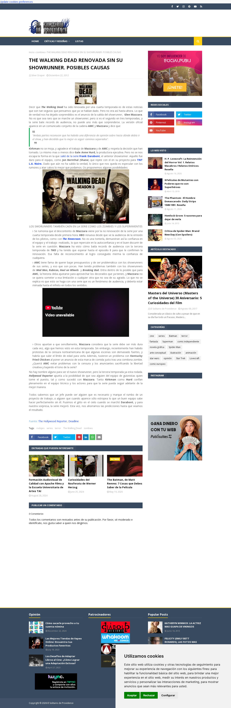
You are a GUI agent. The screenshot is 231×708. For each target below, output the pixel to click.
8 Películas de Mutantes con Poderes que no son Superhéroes (181, 183)
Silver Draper (38, 75)
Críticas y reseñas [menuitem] (55, 41)
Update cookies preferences (16, 1)
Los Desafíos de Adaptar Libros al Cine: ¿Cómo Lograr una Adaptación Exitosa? (62, 660)
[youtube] (195, 6)
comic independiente (188, 341)
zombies (40, 52)
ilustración (175, 352)
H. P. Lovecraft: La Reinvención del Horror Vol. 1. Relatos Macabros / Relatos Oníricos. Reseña (183, 164)
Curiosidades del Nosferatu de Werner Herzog (82, 483)
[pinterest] (189, 6)
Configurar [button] (168, 695)
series (50, 428)
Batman (173, 335)
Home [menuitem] (35, 41)
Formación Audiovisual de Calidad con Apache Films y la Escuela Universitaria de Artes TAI (46, 485)
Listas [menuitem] (79, 41)
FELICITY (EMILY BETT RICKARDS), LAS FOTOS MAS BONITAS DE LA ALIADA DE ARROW (181, 644)
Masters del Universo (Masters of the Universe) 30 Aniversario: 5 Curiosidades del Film (175, 298)
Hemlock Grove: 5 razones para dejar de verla (183, 217)
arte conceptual (158, 352)
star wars (154, 358)
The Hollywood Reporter (52, 421)
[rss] (200, 6)
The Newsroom (71, 239)
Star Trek (180, 358)
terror (58, 428)
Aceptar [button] (132, 695)
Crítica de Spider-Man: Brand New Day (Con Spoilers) (182, 232)
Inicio (31, 52)
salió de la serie (80, 156)
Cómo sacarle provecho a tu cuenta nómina (62, 625)
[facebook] (172, 6)
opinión (168, 358)
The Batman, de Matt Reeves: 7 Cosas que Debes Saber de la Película (124, 483)
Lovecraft (194, 358)
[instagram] (184, 6)
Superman (167, 341)
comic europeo (157, 363)
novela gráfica (157, 347)
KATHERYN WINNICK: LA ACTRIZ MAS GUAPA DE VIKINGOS (183, 625)
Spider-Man (174, 347)
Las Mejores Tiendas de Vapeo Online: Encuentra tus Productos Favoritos (63, 642)
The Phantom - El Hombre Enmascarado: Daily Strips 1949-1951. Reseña (180, 201)
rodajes (40, 428)
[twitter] (178, 6)
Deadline (73, 421)
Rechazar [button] (149, 695)
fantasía (154, 341)
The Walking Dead (72, 428)
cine (152, 335)
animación (191, 352)
